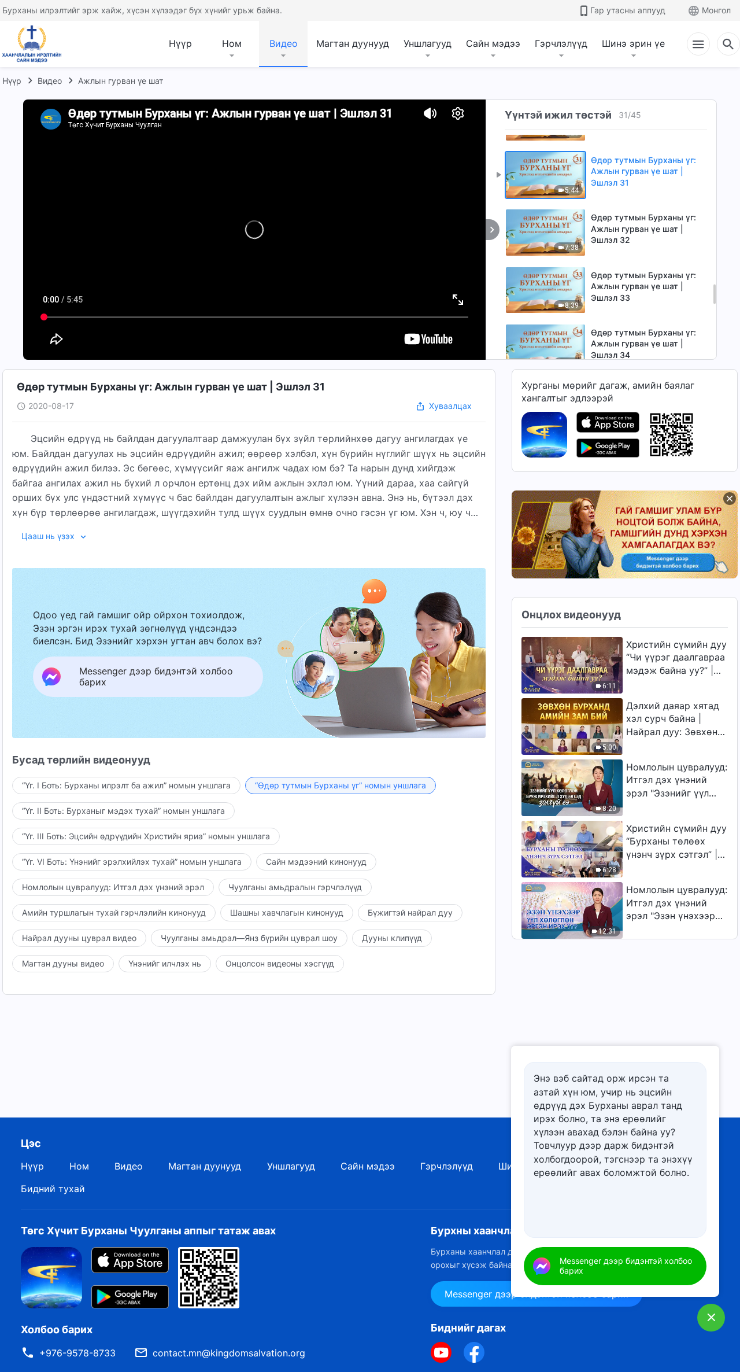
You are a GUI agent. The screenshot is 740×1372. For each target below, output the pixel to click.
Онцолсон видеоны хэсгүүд (279, 963)
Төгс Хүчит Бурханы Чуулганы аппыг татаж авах (148, 1231)
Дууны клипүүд (392, 938)
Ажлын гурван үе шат (120, 81)
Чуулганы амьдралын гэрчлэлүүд (295, 887)
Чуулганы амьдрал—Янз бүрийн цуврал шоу (249, 938)
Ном (232, 43)
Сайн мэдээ (493, 43)
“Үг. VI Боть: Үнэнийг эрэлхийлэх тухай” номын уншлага (132, 861)
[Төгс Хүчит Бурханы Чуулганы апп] (544, 434)
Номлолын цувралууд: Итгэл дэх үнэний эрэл (113, 887)
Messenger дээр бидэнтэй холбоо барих (626, 1265)
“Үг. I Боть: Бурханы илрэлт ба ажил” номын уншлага (126, 785)
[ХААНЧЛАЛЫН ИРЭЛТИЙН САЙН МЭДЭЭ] (35, 44)
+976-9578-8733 (77, 1353)
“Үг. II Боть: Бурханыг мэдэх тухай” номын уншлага (123, 811)
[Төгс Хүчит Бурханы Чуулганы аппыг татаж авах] (51, 1277)
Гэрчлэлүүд (561, 43)
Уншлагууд (428, 43)
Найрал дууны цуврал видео (79, 938)
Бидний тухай (53, 1188)
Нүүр (180, 43)
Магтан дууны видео (63, 963)
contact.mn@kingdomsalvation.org (229, 1353)
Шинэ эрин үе (633, 43)
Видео (283, 43)
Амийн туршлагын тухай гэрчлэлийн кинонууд (114, 912)
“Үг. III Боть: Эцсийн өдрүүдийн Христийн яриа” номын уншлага (146, 836)
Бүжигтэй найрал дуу (410, 912)
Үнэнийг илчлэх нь (164, 963)
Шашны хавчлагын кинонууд (286, 912)
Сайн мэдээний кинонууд (316, 861)
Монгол (716, 10)
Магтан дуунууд (352, 43)
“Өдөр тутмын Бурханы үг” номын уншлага (340, 785)
